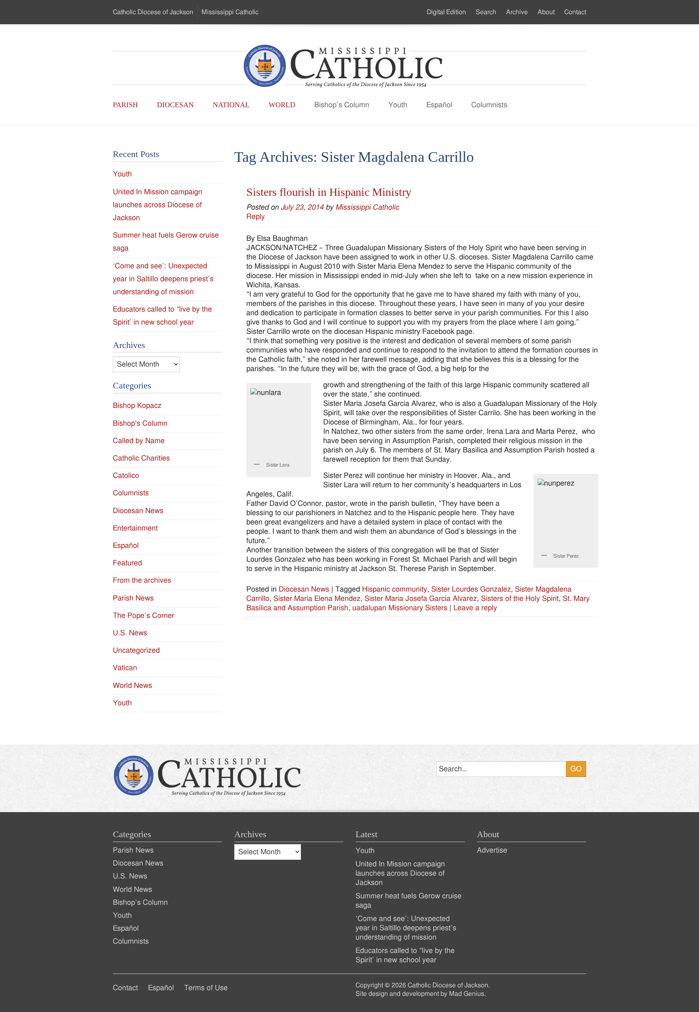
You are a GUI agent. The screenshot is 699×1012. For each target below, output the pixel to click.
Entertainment (135, 528)
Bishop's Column (140, 423)
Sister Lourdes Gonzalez (471, 589)
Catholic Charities (141, 458)
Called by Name (139, 441)
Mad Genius (466, 994)
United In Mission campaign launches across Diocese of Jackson (157, 205)
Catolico (126, 475)
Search (486, 12)
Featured (127, 563)
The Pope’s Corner (143, 616)
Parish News (133, 598)
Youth (397, 105)
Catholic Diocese (153, 12)
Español (439, 105)
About (546, 12)
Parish (125, 105)
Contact (575, 12)
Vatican (125, 668)
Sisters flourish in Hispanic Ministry (328, 192)
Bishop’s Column (341, 105)
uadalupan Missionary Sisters (399, 608)
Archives (250, 834)
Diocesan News (304, 589)
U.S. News (130, 633)
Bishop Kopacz (137, 405)
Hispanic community (394, 589)
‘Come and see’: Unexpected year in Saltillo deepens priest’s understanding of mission (163, 279)
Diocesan (175, 105)
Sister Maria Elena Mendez (316, 599)
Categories (132, 834)
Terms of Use (206, 988)
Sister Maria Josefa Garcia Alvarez (420, 599)
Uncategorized (136, 650)
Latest (366, 834)
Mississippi (229, 12)
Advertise (492, 850)
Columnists (489, 105)
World (282, 105)
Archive (517, 12)
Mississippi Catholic (367, 207)
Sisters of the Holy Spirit (520, 599)
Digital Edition (446, 12)
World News (132, 686)
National (231, 105)
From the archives (142, 580)
